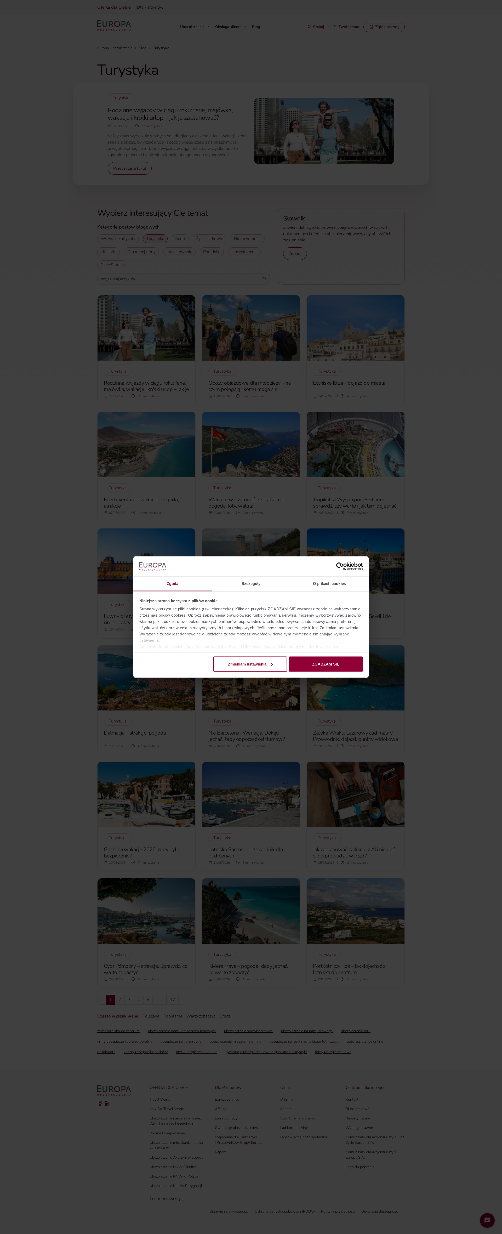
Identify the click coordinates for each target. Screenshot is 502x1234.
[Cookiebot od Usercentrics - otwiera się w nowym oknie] (340, 566)
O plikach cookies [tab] (329, 583)
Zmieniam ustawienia (247, 664)
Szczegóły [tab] (251, 583)
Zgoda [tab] (173, 583)
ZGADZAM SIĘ (325, 664)
